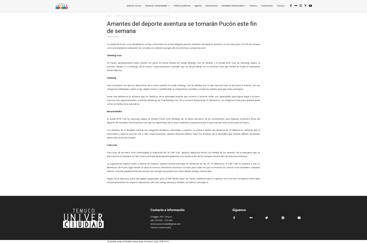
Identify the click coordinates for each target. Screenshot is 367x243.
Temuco (281, 5)
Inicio (109, 16)
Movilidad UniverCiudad (232, 5)
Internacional (212, 5)
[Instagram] (300, 5)
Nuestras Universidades (156, 5)
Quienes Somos (134, 5)
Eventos (253, 5)
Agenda (198, 5)
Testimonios (267, 5)
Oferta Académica (182, 5)
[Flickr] (296, 5)
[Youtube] (310, 5)
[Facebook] (291, 5)
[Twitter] (305, 5)
